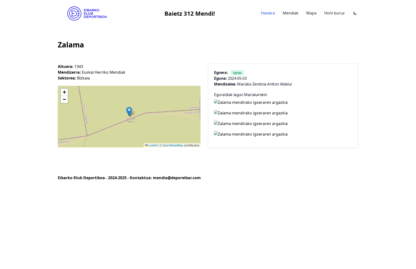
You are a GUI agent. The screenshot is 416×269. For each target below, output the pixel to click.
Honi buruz (334, 13)
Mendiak (291, 13)
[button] (129, 112)
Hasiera (268, 13)
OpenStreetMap (172, 145)
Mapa (311, 13)
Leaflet (152, 145)
